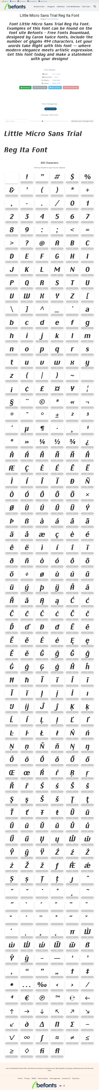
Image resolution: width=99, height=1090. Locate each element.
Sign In (5, 1)
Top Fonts (75, 1078)
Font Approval (55, 1078)
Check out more (41, 87)
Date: (46, 74)
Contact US (66, 1078)
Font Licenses (43, 1078)
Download (26, 87)
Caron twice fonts (52, 19)
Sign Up (13, 1)
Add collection (55, 87)
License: (46, 83)
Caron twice (56, 80)
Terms (20, 1078)
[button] (94, 7)
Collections (61, 7)
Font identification (73, 7)
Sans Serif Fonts (50, 109)
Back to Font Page (71, 87)
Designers (51, 7)
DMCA (34, 1078)
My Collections (33, 1)
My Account (22, 1)
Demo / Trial (56, 83)
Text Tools (86, 7)
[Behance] (60, 1086)
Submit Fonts (43, 1)
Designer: (46, 80)
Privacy (27, 1078)
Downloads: (48, 77)
